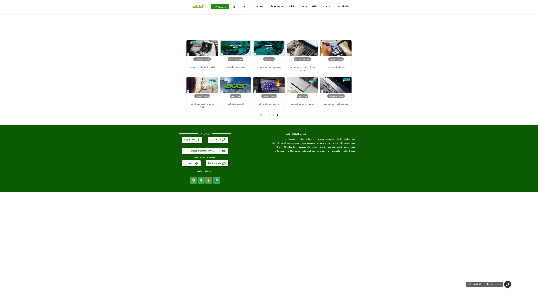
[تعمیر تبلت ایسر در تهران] (336, 48)
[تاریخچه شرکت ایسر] (235, 85)
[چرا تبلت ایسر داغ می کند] (269, 85)
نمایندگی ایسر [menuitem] (342, 6)
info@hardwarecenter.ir (202, 151)
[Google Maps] (223, 163)
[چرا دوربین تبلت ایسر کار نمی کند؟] (202, 85)
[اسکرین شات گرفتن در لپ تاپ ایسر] (202, 48)
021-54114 (215, 139)
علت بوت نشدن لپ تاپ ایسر (336, 104)
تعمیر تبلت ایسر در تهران (336, 67)
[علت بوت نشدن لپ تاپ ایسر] (336, 85)
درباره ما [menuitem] (259, 6)
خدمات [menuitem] (326, 6)
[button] (507, 284)
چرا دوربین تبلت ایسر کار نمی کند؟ (202, 106)
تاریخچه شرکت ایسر (235, 104)
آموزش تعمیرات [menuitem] (276, 6)
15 (261, 114)
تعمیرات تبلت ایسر (336, 59)
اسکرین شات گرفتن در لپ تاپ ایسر (202, 69)
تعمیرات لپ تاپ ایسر (302, 59)
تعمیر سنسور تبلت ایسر (235, 67)
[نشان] (196, 163)
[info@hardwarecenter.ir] (223, 151)
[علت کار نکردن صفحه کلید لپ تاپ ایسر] (302, 48)
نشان (189, 163)
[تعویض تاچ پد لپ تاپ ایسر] (302, 85)
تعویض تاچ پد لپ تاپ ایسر (302, 104)
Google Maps (214, 163)
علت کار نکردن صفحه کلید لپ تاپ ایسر (302, 69)
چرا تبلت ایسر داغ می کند (269, 104)
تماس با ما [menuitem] (246, 6)
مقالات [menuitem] (314, 6)
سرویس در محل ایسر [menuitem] (297, 6)
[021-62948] (197, 140)
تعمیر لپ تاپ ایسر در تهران (269, 67)
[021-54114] (223, 140)
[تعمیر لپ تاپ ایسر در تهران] (269, 48)
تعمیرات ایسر (269, 59)
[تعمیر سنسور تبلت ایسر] (235, 48)
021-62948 (190, 139)
